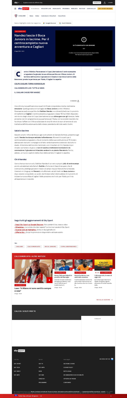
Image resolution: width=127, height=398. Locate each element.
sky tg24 (17, 367)
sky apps (42, 367)
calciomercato (34, 246)
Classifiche (61, 16)
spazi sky (42, 378)
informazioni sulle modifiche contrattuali (68, 391)
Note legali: (67, 359)
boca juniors (50, 246)
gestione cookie (69, 363)
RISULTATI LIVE (46, 8)
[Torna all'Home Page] (23, 8)
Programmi (42, 382)
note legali (67, 371)
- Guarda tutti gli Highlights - (25, 230)
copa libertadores (69, 246)
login (110, 2)
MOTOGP (82, 8)
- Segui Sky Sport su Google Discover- (29, 225)
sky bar (41, 375)
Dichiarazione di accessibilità (73, 375)
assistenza (97, 391)
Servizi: (41, 359)
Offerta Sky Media (70, 378)
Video (37, 16)
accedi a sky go (105, 359)
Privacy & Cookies (52, 391)
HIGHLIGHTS (57, 8)
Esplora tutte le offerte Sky (32, 2)
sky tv (41, 363)
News (31, 16)
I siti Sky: (16, 359)
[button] (60, 396)
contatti (103, 391)
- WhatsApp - (19, 227)
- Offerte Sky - (20, 232)
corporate (67, 382)
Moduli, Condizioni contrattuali (39, 391)
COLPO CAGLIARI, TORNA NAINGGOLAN (29, 84)
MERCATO (74, 8)
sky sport (17, 363)
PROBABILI (66, 8)
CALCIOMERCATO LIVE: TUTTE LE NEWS (29, 88)
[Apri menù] (15, 8)
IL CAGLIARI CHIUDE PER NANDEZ (27, 92)
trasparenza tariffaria (88, 391)
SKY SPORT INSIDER (105, 8)
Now (40, 371)
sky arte (17, 375)
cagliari (19, 246)
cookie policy (68, 367)
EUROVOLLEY (91, 8)
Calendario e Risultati (48, 16)
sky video (17, 371)
